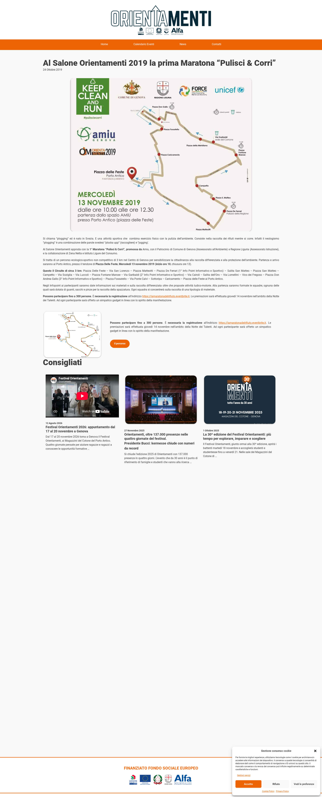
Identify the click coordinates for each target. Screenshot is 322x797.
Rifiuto (276, 784)
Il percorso (119, 343)
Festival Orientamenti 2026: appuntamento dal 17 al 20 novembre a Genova (80, 429)
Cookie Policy (268, 791)
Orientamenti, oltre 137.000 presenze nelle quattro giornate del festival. (156, 436)
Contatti (216, 44)
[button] (315, 751)
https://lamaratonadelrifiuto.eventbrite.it (166, 296)
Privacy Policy (282, 791)
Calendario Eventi (143, 44)
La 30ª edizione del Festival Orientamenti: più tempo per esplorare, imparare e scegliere (237, 436)
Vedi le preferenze (304, 784)
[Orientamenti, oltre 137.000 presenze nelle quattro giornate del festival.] (161, 400)
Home (104, 44)
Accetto (248, 784)
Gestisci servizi (243, 775)
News (183, 44)
